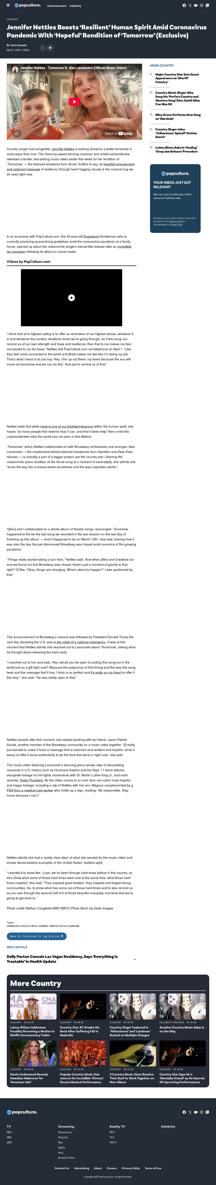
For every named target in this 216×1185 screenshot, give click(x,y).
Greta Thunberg (31, 780)
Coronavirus (13, 925)
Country (12, 19)
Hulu (60, 1152)
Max (60, 1142)
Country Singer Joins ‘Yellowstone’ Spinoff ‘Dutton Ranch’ (176, 133)
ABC (9, 1132)
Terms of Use (175, 221)
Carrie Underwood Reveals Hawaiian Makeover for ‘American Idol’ (29, 1078)
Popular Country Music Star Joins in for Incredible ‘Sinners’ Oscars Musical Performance (82, 1078)
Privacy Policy (176, 224)
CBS (9, 1142)
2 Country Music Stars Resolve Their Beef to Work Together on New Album (132, 1078)
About (98, 1168)
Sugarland (91, 236)
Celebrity (75, 5)
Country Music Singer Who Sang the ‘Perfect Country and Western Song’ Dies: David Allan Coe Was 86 (177, 98)
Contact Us (62, 1168)
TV (9, 1126)
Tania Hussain (18, 45)
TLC (112, 1137)
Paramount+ (65, 1132)
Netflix (61, 1147)
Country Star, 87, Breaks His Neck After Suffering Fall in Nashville (79, 1031)
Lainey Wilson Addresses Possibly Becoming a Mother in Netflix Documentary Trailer (32, 1031)
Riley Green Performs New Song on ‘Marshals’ (178, 116)
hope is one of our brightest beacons (66, 426)
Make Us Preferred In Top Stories (35, 936)
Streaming (66, 1126)
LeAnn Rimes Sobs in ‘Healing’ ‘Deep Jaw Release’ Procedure (176, 149)
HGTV (113, 1142)
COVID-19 (25, 925)
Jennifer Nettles (63, 148)
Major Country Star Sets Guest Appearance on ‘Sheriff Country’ (177, 78)
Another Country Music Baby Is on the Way (181, 1029)
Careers (112, 1168)
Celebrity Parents (171, 1022)
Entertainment (56, 5)
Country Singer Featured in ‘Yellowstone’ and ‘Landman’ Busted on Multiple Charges (130, 1031)
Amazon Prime (66, 1157)
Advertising (81, 1168)
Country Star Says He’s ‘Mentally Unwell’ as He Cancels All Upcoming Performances (182, 1078)
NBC (9, 1137)
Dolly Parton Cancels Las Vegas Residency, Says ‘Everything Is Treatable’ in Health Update (62, 959)
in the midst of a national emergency (79, 642)
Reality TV (117, 1126)
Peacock (63, 1137)
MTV (112, 1132)
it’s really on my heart (106, 672)
